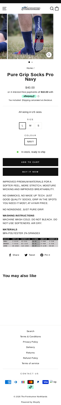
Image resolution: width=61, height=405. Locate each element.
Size (30, 119)
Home (30, 68)
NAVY (30, 141)
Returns (30, 353)
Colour (30, 135)
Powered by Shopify (30, 402)
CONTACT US (29, 374)
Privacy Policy (30, 342)
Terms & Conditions (30, 336)
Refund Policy (30, 358)
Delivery (30, 347)
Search (30, 331)
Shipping (26, 100)
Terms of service (30, 363)
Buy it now (30, 172)
